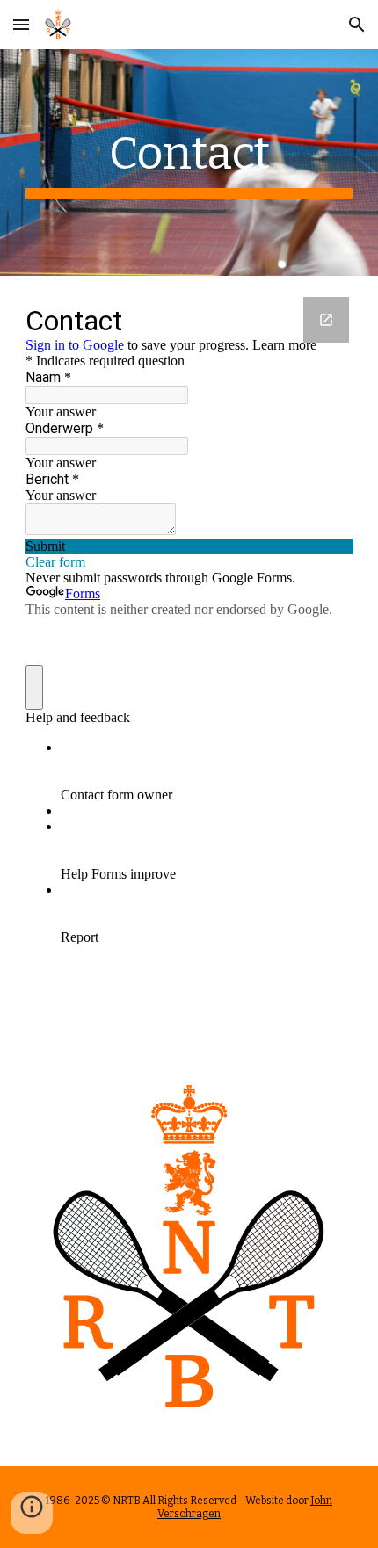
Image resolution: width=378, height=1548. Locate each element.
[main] (189, 162)
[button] (21, 24)
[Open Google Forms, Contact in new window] (326, 320)
